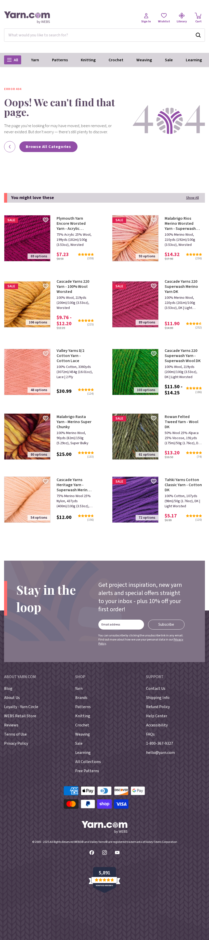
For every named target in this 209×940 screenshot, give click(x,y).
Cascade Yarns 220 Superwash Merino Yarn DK (181, 286)
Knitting (88, 60)
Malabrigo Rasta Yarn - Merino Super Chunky (74, 421)
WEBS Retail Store (20, 716)
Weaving (144, 60)
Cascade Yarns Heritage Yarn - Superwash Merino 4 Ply (75, 485)
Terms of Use (15, 734)
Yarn (35, 60)
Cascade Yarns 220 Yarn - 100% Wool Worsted (73, 286)
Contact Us (155, 688)
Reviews (11, 725)
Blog (8, 688)
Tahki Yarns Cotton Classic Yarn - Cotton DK (183, 485)
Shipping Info (157, 697)
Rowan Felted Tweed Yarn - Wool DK (181, 421)
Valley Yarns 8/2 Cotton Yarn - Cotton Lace (70, 355)
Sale (169, 60)
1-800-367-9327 (159, 743)
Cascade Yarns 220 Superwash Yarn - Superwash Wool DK (183, 355)
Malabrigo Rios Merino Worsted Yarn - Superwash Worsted (180, 223)
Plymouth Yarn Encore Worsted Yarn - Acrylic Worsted (71, 223)
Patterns (60, 60)
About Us (12, 697)
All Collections (88, 762)
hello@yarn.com (160, 752)
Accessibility (157, 725)
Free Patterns (87, 771)
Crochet (116, 60)
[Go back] (9, 146)
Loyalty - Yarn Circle (21, 707)
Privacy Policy (16, 743)
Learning (194, 60)
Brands (81, 697)
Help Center (156, 716)
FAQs (150, 734)
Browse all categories (48, 147)
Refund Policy (158, 707)
